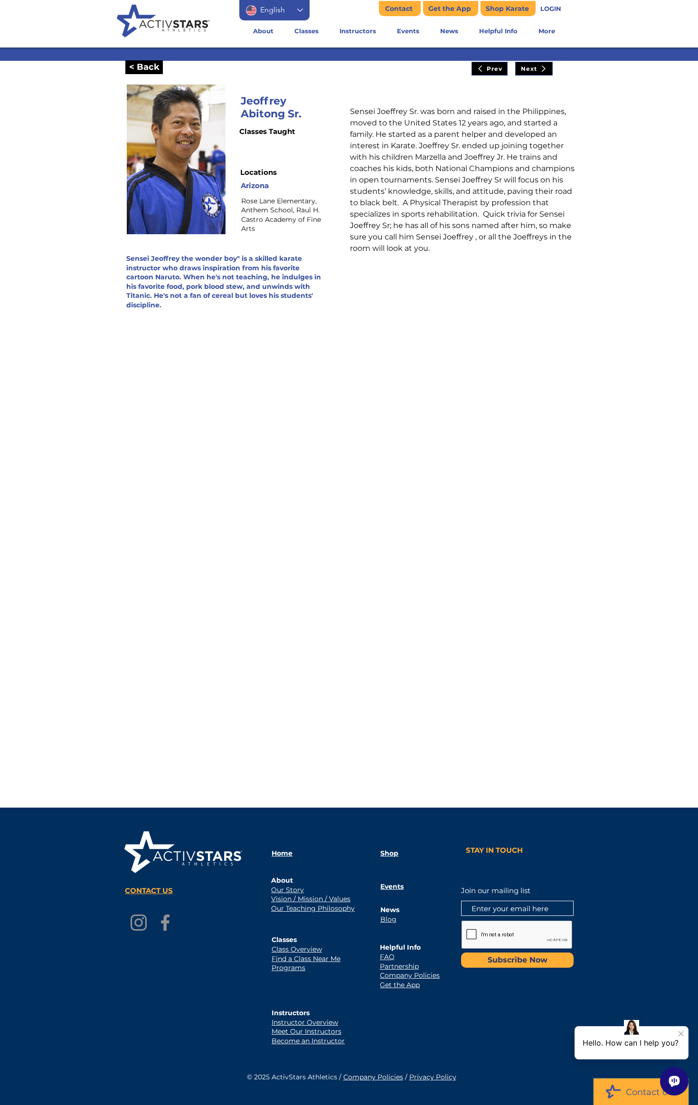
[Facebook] (165, 923)
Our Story (287, 890)
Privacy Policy (432, 1077)
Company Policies (373, 1077)
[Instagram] (139, 923)
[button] (551, 9)
